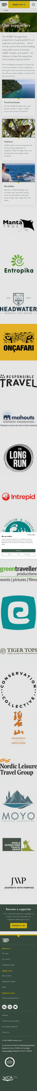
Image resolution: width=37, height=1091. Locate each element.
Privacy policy (31, 534)
